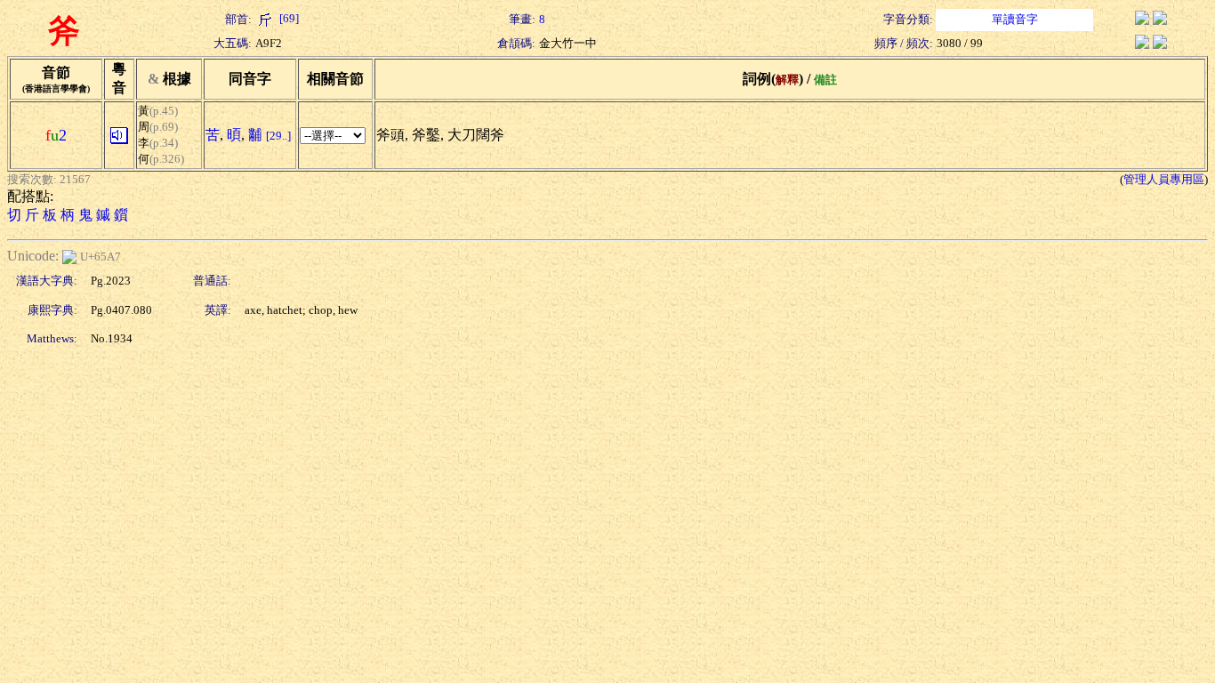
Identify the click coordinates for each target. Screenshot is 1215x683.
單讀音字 (1015, 19)
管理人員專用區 (1163, 179)
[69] (288, 18)
